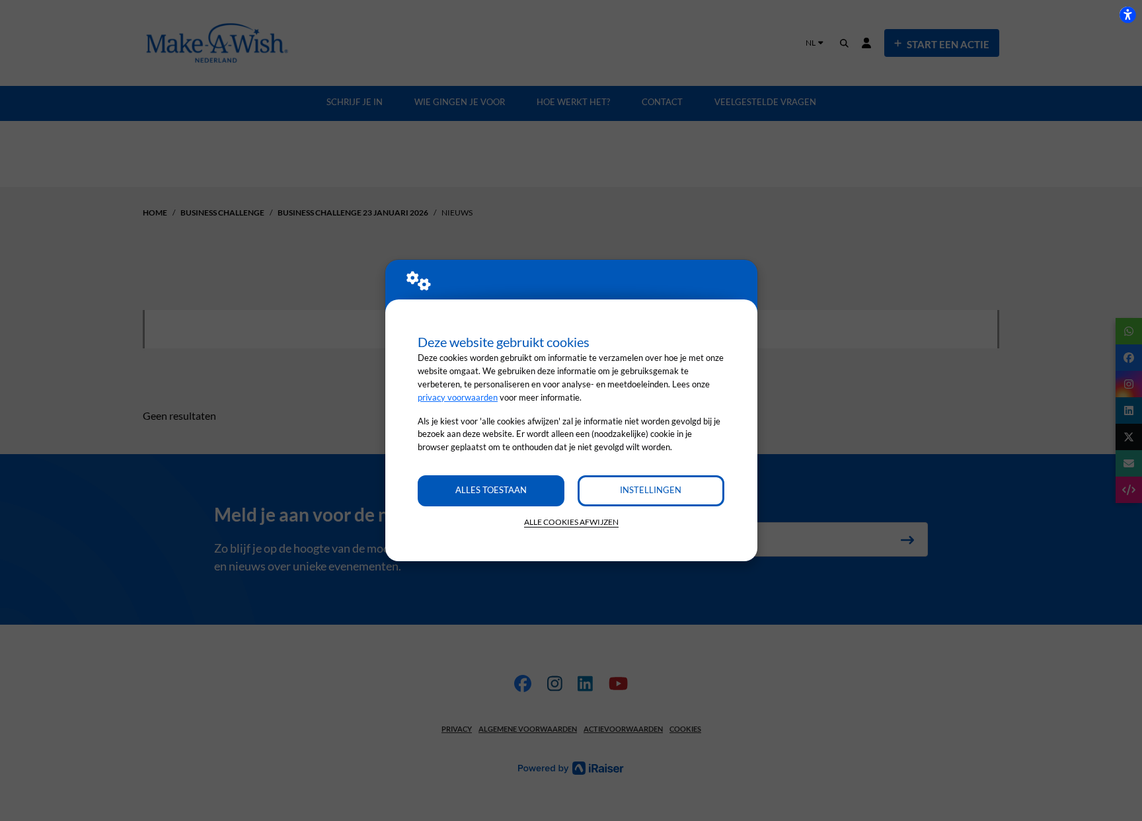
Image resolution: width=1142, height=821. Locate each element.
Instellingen (650, 490)
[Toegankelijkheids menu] (1127, 14)
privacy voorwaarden (458, 397)
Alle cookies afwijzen (571, 522)
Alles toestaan (491, 490)
